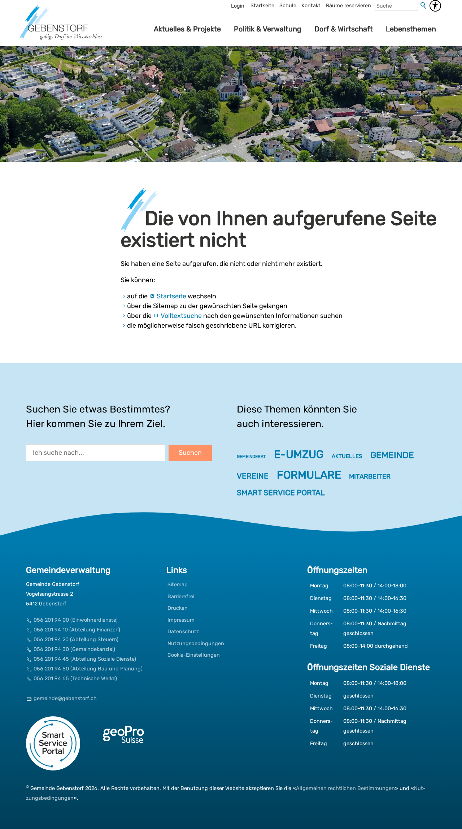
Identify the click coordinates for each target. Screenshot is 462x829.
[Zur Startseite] (61, 29)
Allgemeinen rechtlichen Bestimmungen (345, 788)
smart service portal (281, 492)
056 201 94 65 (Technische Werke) (75, 678)
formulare (309, 475)
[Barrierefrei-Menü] (435, 6)
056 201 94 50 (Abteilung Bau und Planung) (88, 669)
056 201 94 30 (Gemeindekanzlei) (74, 649)
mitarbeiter (370, 476)
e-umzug (299, 454)
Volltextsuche (181, 316)
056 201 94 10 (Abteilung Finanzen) (77, 630)
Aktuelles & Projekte (187, 29)
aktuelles (347, 456)
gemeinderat (251, 456)
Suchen (190, 453)
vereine (253, 475)
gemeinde (392, 455)
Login (237, 6)
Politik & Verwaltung (267, 29)
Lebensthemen (411, 29)
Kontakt (311, 6)
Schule (287, 6)
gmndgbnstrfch (65, 698)
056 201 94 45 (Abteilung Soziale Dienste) (85, 659)
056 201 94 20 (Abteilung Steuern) (76, 639)
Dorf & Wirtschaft (343, 29)
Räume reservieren (348, 6)
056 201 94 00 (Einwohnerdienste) (76, 620)
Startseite (262, 6)
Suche (424, 6)
